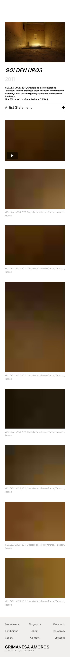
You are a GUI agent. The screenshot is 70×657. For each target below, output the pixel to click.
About (34, 630)
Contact (35, 637)
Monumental (12, 624)
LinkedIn (60, 637)
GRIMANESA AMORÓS (29, 9)
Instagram (59, 630)
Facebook (59, 624)
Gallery (9, 637)
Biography (35, 624)
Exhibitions (11, 630)
